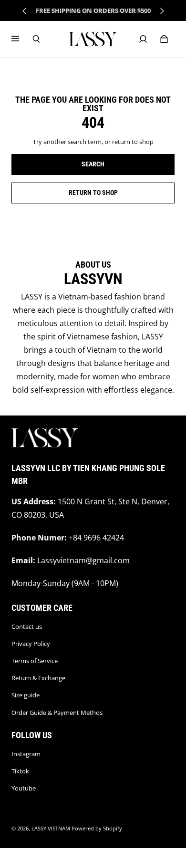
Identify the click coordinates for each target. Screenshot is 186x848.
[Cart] (164, 39)
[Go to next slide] (162, 11)
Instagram (26, 754)
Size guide (25, 695)
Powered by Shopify (97, 828)
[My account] (143, 39)
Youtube (23, 788)
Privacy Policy (30, 643)
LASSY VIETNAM (50, 828)
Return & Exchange (38, 678)
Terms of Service (34, 660)
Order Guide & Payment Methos (57, 712)
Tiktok (20, 771)
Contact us (26, 626)
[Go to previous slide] (25, 11)
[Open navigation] (21, 39)
